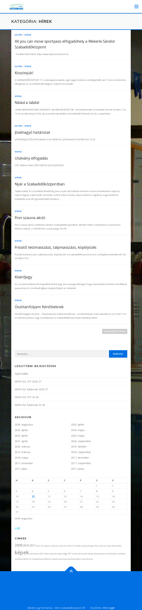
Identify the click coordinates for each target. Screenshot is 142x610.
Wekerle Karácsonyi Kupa (55, 559)
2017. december (80, 457)
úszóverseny (87, 559)
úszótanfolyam (74, 559)
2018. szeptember (81, 452)
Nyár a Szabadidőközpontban (40, 183)
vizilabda (19, 559)
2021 (38, 546)
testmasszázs (111, 553)
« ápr (17, 528)
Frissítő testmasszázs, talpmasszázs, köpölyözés (55, 247)
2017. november (24, 463)
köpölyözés (34, 553)
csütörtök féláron (66, 546)
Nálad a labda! (27, 102)
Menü (136, 6)
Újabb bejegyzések (115, 331)
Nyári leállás (21, 373)
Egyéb (18, 34)
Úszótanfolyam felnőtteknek (39, 306)
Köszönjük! (24, 72)
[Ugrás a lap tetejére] (71, 571)
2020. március (22, 446)
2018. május (21, 457)
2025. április (21, 430)
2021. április (21, 441)
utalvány (121, 553)
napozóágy (62, 553)
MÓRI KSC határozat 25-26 (30, 405)
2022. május (78, 435)
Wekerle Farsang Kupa (33, 559)
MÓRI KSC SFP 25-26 (26, 397)
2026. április (77, 424)
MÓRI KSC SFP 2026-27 (28, 381)
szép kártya (88, 553)
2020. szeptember (81, 441)
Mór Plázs (44, 553)
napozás (53, 553)
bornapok (45, 546)
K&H (113, 546)
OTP (69, 553)
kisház (119, 546)
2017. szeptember (81, 463)
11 (33, 496)
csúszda (54, 546)
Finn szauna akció (30, 217)
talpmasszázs (99, 553)
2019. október (79, 446)
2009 (18, 545)
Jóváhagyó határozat (32, 132)
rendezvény (77, 553)
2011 (33, 545)
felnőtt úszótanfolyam (84, 546)
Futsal (108, 546)
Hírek (27, 34)
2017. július (21, 468)
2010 (26, 545)
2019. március (22, 452)
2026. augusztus (24, 424)
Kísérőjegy (23, 276)
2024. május (78, 430)
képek (22, 552)
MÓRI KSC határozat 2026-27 (31, 389)
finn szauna (100, 546)
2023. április (21, 435)
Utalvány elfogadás (31, 158)
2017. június (77, 468)
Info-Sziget (109, 607)
